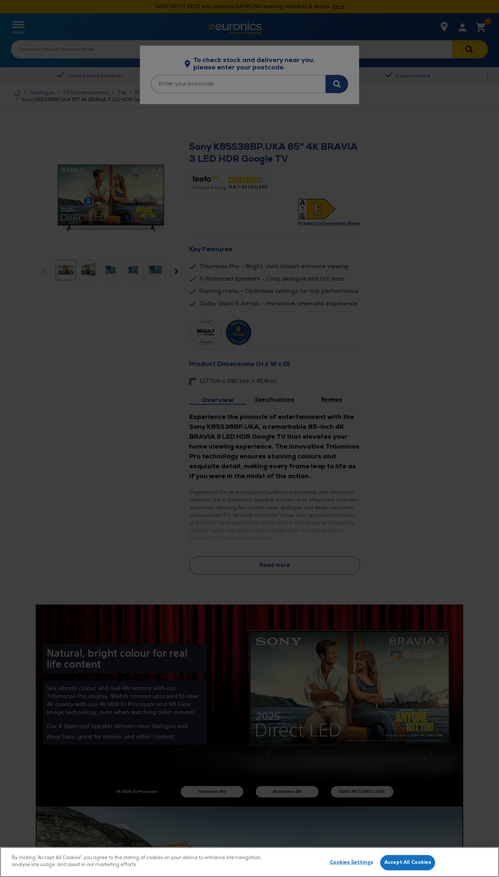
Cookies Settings (351, 862)
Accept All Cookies (407, 862)
